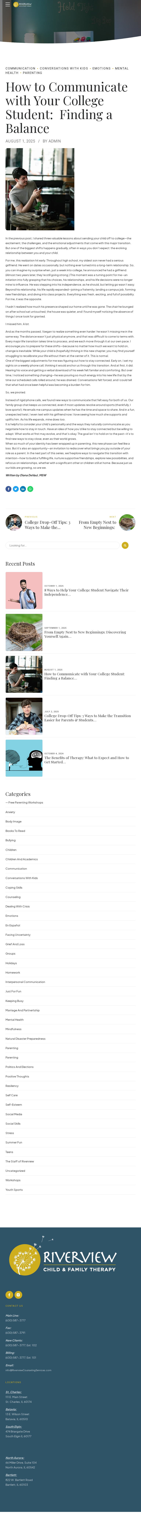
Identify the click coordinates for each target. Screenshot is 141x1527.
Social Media (14, 1114)
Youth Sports (14, 1189)
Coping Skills (14, 887)
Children (11, 849)
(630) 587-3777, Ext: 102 (21, 1345)
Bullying (11, 840)
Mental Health (15, 1019)
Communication (20, 68)
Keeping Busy (15, 1000)
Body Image (13, 821)
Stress (10, 1133)
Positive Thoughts (17, 1076)
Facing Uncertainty (18, 934)
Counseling (13, 897)
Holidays (11, 963)
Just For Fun (13, 991)
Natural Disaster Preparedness (26, 1038)
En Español (13, 925)
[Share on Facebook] (8, 489)
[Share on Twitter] (16, 489)
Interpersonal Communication (25, 981)
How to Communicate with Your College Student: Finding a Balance (84, 675)
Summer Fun (14, 1142)
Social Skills (13, 1123)
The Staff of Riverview (20, 1161)
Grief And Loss (15, 944)
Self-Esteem (14, 1104)
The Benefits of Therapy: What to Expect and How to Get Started (86, 759)
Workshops (13, 1180)
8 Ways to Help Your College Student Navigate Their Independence (86, 592)
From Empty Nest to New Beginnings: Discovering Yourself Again (85, 634)
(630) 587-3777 (16, 1320)
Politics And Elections (20, 1066)
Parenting (32, 73)
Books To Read (15, 830)
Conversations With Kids (64, 68)
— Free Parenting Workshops (24, 802)
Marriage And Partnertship (23, 1010)
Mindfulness (13, 1029)
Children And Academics (22, 859)
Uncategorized (15, 1170)
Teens (9, 1152)
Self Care (12, 1095)
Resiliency (12, 1085)
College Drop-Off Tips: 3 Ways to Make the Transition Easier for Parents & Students (87, 717)
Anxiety (10, 812)
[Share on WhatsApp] (30, 489)
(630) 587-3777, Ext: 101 (21, 1357)
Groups (10, 953)
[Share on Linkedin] (23, 489)
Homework (13, 972)
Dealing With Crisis (18, 906)
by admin (52, 141)
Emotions (102, 68)
